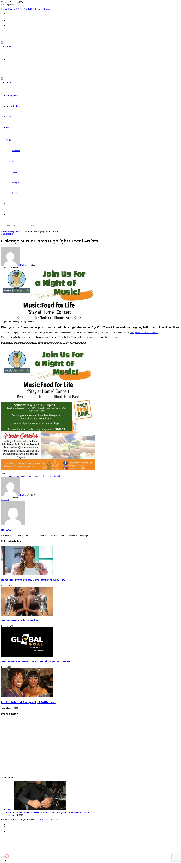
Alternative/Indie (13, 106)
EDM (8, 117)
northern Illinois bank (44, 476)
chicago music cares (9, 476)
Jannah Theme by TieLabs (48, 820)
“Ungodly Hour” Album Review (19, 620)
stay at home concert (62, 476)
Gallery (9, 127)
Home (3, 231)
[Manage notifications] (7, 856)
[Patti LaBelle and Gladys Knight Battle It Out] (27, 697)
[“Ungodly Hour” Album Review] (27, 615)
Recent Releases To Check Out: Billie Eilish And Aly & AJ (26, 9)
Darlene (23, 265)
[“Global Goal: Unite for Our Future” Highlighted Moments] (27, 656)
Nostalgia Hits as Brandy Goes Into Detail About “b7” (34, 580)
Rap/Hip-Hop (12, 95)
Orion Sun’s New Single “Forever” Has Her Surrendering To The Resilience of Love (47, 812)
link (68, 337)
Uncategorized (13, 231)
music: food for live (26, 476)
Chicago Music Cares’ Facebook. (144, 332)
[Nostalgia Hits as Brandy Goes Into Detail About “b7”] (27, 574)
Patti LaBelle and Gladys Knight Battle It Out (28, 702)
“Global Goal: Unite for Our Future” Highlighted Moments (36, 661)
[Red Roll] (6, 46)
